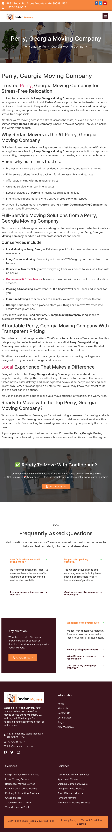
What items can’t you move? (83, 622)
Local (7, 367)
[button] (105, 16)
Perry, (26, 85)
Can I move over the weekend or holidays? (81, 593)
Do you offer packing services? (76, 560)
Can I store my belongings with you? (81, 666)
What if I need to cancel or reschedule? (81, 657)
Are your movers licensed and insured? (27, 593)
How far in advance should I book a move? (25, 560)
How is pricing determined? (82, 649)
